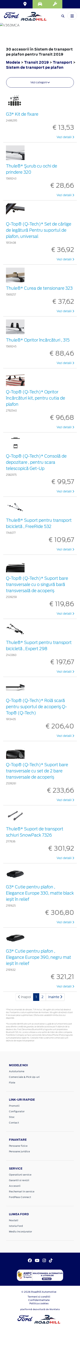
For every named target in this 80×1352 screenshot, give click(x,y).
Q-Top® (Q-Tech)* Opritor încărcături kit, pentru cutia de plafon (35, 398)
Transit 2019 (36, 62)
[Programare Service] (54, 4)
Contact (14, 1122)
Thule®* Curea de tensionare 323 (39, 288)
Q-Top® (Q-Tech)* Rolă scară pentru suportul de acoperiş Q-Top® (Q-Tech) (36, 706)
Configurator (17, 1111)
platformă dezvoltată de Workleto (40, 1309)
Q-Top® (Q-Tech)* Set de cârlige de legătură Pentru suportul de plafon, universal (38, 230)
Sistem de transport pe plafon (34, 67)
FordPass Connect (20, 1197)
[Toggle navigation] (72, 16)
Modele (13, 62)
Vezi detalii (64, 137)
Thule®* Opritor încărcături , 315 (38, 340)
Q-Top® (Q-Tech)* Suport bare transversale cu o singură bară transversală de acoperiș (37, 584)
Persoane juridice (19, 1151)
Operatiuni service (20, 1174)
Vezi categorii (38, 82)
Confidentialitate (39, 1300)
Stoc (12, 1117)
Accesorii (14, 1186)
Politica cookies (39, 1303)
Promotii (14, 1106)
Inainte (54, 997)
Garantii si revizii (19, 1180)
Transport (63, 62)
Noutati (13, 1220)
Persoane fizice (18, 1146)
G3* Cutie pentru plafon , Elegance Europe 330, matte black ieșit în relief (40, 893)
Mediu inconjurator (20, 1231)
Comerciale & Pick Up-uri (24, 1077)
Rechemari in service (21, 1191)
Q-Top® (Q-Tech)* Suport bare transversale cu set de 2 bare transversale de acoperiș (37, 770)
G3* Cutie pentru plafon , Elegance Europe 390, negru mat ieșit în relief (38, 957)
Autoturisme (16, 1071)
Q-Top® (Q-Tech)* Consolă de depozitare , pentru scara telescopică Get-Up (36, 462)
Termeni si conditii (39, 1296)
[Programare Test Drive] (40, 4)
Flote (12, 1082)
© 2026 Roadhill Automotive (38, 1292)
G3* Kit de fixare (22, 114)
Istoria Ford (16, 1226)
